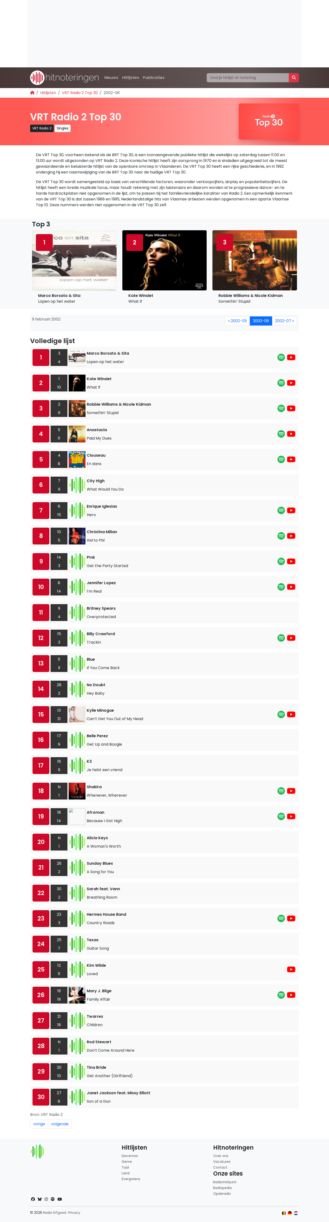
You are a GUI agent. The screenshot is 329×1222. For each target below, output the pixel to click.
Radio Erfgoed (54, 1212)
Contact (220, 1167)
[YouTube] (291, 359)
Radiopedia (222, 1187)
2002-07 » (284, 321)
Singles (62, 128)
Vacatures (221, 1161)
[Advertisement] (164, 33)
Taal (125, 1167)
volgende (60, 1124)
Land (126, 1173)
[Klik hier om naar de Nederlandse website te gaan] (296, 1213)
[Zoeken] (294, 77)
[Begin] (32, 93)
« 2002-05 (237, 321)
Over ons (220, 1155)
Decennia (130, 1155)
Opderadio (222, 1193)
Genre (127, 1161)
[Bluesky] (40, 1199)
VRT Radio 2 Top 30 (80, 93)
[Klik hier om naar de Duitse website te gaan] (290, 1213)
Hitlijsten (130, 77)
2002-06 (261, 321)
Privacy (74, 1212)
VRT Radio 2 (42, 128)
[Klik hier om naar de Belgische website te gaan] (284, 1213)
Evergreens (131, 1179)
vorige (39, 1124)
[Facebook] (33, 1199)
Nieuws (111, 77)
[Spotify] (281, 359)
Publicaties (153, 77)
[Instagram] (46, 1199)
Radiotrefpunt (225, 1182)
